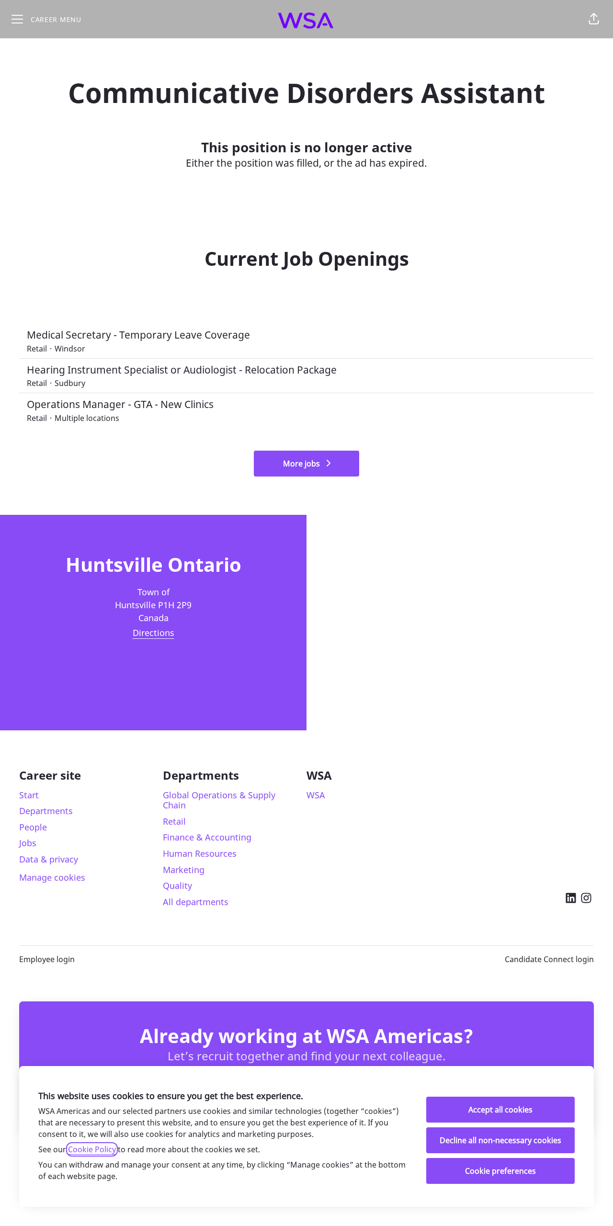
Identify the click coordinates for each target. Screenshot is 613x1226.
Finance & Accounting (207, 837)
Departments (46, 811)
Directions (153, 632)
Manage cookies (52, 877)
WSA (315, 795)
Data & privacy (48, 859)
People (33, 827)
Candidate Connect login (549, 959)
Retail (174, 821)
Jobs (27, 843)
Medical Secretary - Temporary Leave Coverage (138, 334)
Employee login (47, 959)
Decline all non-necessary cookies (500, 1140)
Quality (177, 885)
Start (29, 795)
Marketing (183, 869)
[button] (593, 19)
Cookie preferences (500, 1171)
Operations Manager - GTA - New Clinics (120, 404)
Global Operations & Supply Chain (219, 800)
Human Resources (200, 853)
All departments (195, 902)
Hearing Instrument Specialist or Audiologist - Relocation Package (182, 369)
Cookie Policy (92, 1149)
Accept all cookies (500, 1109)
